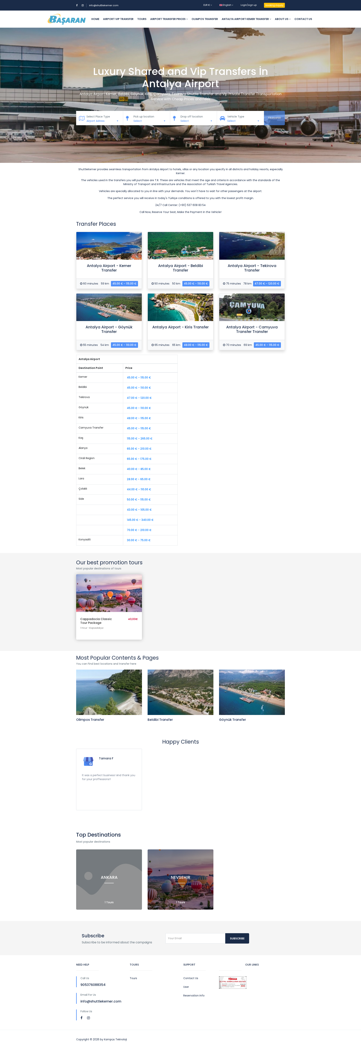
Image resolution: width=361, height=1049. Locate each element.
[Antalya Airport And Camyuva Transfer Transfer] (252, 307)
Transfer (274, 118)
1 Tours (109, 902)
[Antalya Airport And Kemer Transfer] (109, 246)
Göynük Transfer (232, 719)
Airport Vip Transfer (118, 19)
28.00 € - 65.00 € (139, 479)
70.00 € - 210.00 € (139, 530)
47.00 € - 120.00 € (267, 283)
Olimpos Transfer (205, 19)
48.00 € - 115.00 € (196, 345)
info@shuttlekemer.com (103, 5)
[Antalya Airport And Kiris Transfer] (180, 307)
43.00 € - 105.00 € (139, 510)
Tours (141, 19)
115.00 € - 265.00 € (139, 438)
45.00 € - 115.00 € (124, 283)
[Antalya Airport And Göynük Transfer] (109, 307)
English (227, 5)
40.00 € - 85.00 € (139, 469)
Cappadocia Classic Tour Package (109, 589)
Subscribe (237, 938)
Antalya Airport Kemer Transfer (245, 19)
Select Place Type (98, 116)
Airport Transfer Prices (168, 19)
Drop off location (191, 116)
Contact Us (303, 19)
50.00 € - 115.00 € (139, 499)
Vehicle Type (235, 116)
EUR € (207, 5)
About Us (282, 19)
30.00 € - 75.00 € (139, 540)
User (186, 987)
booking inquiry (274, 5)
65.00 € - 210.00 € (139, 449)
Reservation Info (194, 995)
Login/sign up (249, 5)
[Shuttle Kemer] (66, 19)
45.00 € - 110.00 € (196, 283)
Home (95, 19)
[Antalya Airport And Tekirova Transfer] (252, 246)
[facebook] (81, 1017)
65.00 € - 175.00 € (139, 459)
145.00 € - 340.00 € (140, 520)
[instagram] (88, 1017)
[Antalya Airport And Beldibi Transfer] (180, 246)
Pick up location (143, 116)
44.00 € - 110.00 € (139, 489)
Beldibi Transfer (160, 719)
